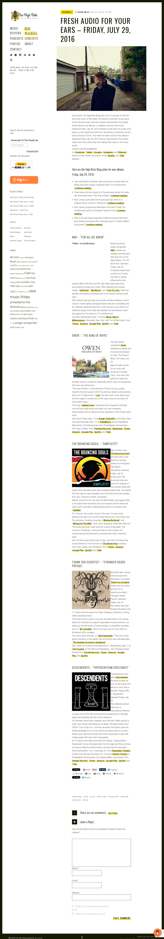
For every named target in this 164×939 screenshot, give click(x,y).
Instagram (108, 152)
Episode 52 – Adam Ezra (19, 210)
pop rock (35, 307)
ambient (22, 258)
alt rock (14, 257)
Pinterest (122, 152)
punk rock (114, 797)
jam (86, 797)
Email (75, 880)
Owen (123, 345)
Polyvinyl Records (102, 428)
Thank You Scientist (120, 582)
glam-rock (22, 278)
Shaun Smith (83, 12)
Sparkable (38, 938)
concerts (35, 262)
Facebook (79, 152)
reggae (29, 314)
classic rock (26, 262)
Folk (27, 273)
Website (75, 893)
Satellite (76, 510)
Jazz (93, 797)
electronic (25, 268)
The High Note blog (31, 241)
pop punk (102, 797)
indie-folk (19, 282)
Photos (15, 43)
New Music (66, 12)
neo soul (26, 292)
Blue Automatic (106, 636)
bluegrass (29, 257)
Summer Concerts (16, 241)
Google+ (98, 152)
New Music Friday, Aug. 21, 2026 (22, 202)
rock (86, 800)
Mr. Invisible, (86, 629)
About (29, 43)
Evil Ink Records (91, 652)
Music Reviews (15, 30)
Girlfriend (84, 290)
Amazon (84, 323)
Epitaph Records (80, 760)
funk (17, 278)
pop (21, 307)
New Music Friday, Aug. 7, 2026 (21, 214)
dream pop (15, 269)
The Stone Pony (110, 543)
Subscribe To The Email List (24, 140)
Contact (16, 49)
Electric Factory (120, 754)
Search (11, 60)
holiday (12, 282)
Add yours (112, 813)
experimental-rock (17, 274)
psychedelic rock (27, 311)
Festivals (27, 228)
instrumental (24, 286)
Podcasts (16, 38)
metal (20, 292)
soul (12, 327)
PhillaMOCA (105, 422)
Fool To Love (113, 290)
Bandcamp (117, 428)
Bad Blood (96, 290)
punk (12, 314)
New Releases (31, 30)
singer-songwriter (26, 323)
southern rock (19, 327)
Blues (13, 261)
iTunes (75, 323)
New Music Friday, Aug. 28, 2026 (22, 197)
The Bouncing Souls (120, 453)
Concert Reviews (16, 228)
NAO (113, 250)
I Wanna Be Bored (111, 520)
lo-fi (17, 292)
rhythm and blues (19, 318)
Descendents (122, 677)
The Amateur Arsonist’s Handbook (89, 642)
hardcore (77, 797)
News (12, 236)
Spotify (111, 155)
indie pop (15, 285)
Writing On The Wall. (82, 523)
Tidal (122, 155)
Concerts (31, 38)
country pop (21, 265)
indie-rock (29, 282)
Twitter (89, 152)
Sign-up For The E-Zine (145, 936)
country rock (29, 265)
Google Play (95, 323)
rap (24, 314)
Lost (98, 395)
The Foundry (78, 649)
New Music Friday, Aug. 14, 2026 (22, 206)
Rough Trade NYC (107, 418)
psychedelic (15, 311)
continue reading (83, 188)
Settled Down (88, 405)
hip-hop (30, 277)
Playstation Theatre (121, 750)
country (13, 265)
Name (75, 868)
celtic (19, 262)
